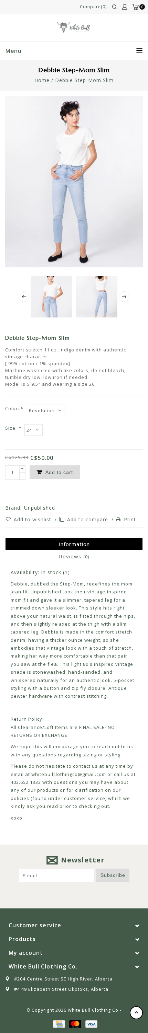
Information (74, 544)
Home (42, 80)
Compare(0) (93, 7)
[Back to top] (136, 1012)
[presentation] (24, 296)
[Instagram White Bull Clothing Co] (80, 892)
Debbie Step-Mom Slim (84, 80)
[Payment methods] (58, 1023)
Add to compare (88, 519)
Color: (14, 408)
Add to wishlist (33, 519)
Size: (13, 428)
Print (130, 519)
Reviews (74, 556)
